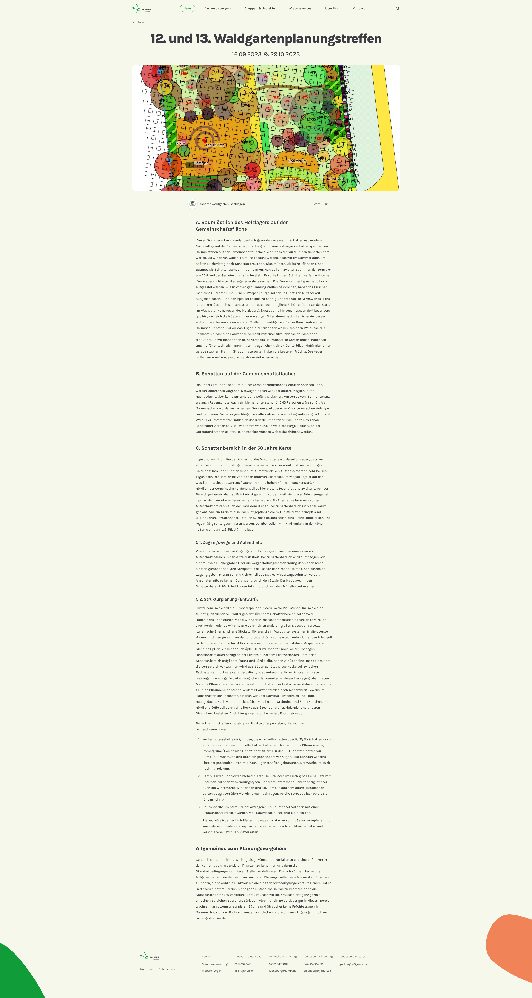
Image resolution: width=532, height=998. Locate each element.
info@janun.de (244, 971)
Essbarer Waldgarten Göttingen (221, 204)
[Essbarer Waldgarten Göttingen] (193, 204)
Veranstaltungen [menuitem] (218, 8)
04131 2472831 (278, 964)
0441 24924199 (313, 964)
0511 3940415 (242, 964)
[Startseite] (141, 8)
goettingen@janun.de (353, 964)
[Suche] (398, 8)
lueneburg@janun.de (282, 971)
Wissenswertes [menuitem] (300, 8)
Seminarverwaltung (215, 964)
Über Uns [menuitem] (332, 8)
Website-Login (211, 971)
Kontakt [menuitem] (359, 8)
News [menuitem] (188, 8)
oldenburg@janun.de (317, 971)
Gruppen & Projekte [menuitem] (260, 8)
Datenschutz (167, 969)
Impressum (147, 969)
